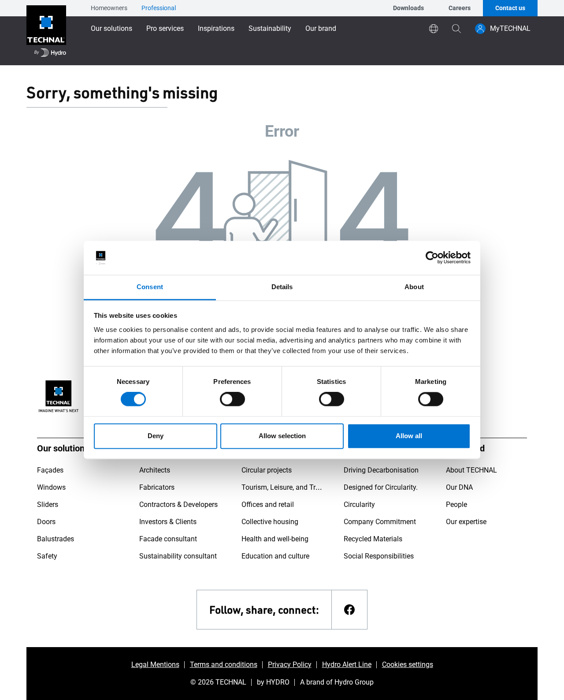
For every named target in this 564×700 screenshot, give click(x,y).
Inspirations (216, 28)
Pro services (165, 28)
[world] (433, 28)
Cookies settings (407, 664)
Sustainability (270, 28)
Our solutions (111, 28)
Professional (158, 7)
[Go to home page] (46, 32)
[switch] (232, 399)
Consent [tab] (150, 286)
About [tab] (414, 286)
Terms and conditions (223, 664)
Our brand (320, 28)
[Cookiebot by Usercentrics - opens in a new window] (432, 257)
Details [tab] (282, 286)
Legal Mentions (155, 664)
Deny (155, 435)
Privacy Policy (290, 664)
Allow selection (282, 435)
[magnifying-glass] (456, 28)
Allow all (409, 435)
